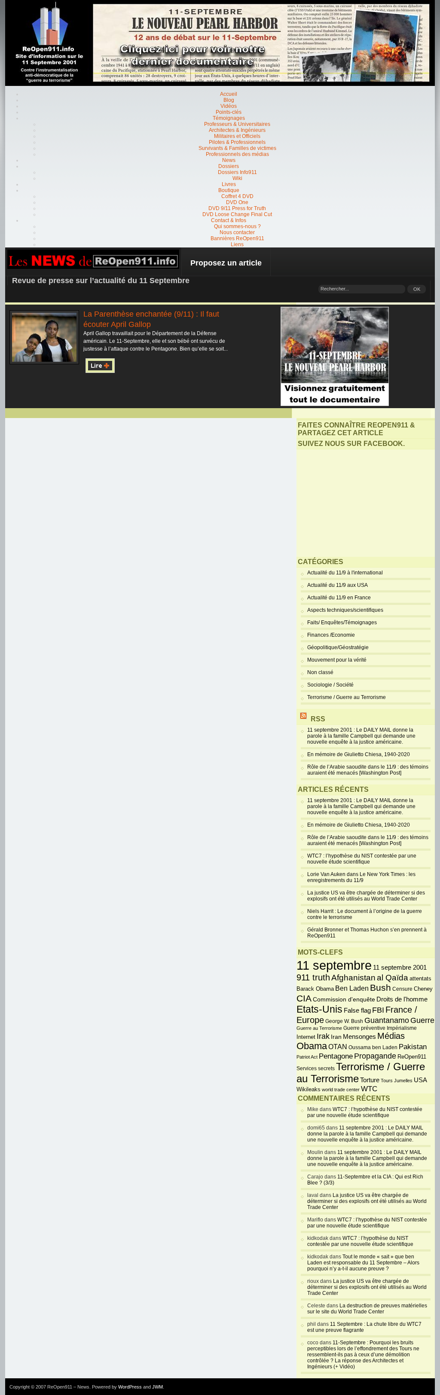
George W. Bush (344, 1021)
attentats (420, 979)
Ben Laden (352, 988)
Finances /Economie (331, 635)
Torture (369, 1080)
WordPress (130, 1386)
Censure (402, 989)
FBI (378, 1010)
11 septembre (334, 965)
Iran (336, 1036)
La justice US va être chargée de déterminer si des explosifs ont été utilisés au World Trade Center (366, 896)
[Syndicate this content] (303, 719)
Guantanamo (386, 1020)
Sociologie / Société (330, 685)
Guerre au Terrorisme (319, 1028)
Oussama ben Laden (372, 1047)
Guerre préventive (364, 1028)
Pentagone (336, 1056)
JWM (157, 1386)
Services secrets (315, 1068)
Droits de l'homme (402, 999)
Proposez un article (226, 263)
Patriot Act (307, 1056)
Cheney (423, 989)
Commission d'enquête (344, 999)
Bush (380, 988)
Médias (391, 1036)
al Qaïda (392, 977)
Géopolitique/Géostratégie (338, 647)
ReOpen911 (411, 1056)
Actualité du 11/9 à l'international (345, 573)
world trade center (341, 1089)
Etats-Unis (319, 1009)
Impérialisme (402, 1028)
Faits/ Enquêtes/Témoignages (342, 623)
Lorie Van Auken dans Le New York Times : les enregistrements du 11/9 (361, 877)
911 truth (313, 977)
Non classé (320, 672)
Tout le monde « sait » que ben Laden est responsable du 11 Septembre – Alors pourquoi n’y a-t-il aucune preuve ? (363, 1263)
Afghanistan (353, 977)
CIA (304, 998)
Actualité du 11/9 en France (339, 598)
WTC (369, 1089)
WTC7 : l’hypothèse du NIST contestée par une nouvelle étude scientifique (361, 859)
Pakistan (413, 1047)
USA (420, 1080)
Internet (305, 1037)
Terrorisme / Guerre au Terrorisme (346, 697)
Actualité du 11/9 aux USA (337, 585)
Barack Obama (315, 989)
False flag (357, 1010)
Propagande (375, 1056)
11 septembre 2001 (400, 967)
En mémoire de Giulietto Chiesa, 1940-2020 (358, 754)
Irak (323, 1036)
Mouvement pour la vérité (337, 660)
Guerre (422, 1020)
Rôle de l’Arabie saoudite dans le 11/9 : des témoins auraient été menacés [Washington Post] (367, 770)
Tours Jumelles (396, 1080)
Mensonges (359, 1036)
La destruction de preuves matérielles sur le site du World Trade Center (367, 1309)
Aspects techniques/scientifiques (345, 610)
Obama (311, 1046)
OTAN (337, 1046)
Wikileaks (308, 1089)
